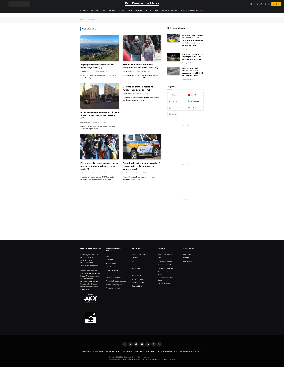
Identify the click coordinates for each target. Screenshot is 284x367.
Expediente (110, 260)
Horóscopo (187, 261)
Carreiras (120, 10)
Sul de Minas (136, 275)
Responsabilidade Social (191, 351)
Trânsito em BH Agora (165, 254)
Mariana (112, 10)
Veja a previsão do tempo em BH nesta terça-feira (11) (96, 66)
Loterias (130, 10)
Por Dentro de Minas (129, 359)
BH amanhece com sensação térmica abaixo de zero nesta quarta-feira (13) (99, 115)
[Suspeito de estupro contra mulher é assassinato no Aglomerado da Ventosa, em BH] (142, 146)
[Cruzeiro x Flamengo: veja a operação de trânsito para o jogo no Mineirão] (173, 57)
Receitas (186, 258)
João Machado (85, 71)
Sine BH (160, 258)
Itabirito (103, 10)
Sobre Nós (86, 351)
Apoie (108, 256)
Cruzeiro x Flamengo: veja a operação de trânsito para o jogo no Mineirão (192, 56)
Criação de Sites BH (165, 284)
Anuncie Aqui (154, 10)
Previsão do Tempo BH (166, 261)
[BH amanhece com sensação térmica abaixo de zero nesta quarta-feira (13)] (99, 96)
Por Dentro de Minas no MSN (190, 10)
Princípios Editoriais (113, 288)
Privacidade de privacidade (116, 281)
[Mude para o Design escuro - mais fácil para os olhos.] (269, 4)
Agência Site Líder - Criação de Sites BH (161, 359)
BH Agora (94, 10)
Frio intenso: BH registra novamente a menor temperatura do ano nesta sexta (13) (99, 166)
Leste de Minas (137, 279)
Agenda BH (187, 254)
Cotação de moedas (165, 268)
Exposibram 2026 (141, 10)
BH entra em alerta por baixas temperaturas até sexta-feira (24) (140, 66)
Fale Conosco (111, 267)
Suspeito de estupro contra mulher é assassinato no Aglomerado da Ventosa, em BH (141, 166)
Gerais (134, 265)
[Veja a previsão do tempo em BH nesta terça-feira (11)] (99, 48)
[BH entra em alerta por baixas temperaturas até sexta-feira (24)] (142, 48)
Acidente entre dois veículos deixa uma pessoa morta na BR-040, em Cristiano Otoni (192, 72)
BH (133, 261)
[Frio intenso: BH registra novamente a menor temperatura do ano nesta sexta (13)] (99, 146)
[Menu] (4, 4)
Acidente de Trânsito (139, 254)
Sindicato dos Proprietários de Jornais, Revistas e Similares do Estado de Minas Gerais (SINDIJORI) (89, 284)
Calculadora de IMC (165, 265)
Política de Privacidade (167, 351)
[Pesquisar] (265, 4)
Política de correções (114, 285)
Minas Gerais (136, 268)
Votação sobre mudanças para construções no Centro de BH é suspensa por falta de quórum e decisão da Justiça (192, 40)
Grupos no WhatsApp (169, 10)
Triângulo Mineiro (138, 283)
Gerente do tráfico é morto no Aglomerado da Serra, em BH (138, 88)
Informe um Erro (112, 274)
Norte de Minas (137, 272)
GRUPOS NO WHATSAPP (19, 4)
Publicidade (127, 351)
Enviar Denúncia (112, 270)
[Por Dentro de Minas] (142, 4)
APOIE (276, 4)
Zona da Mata (137, 286)
